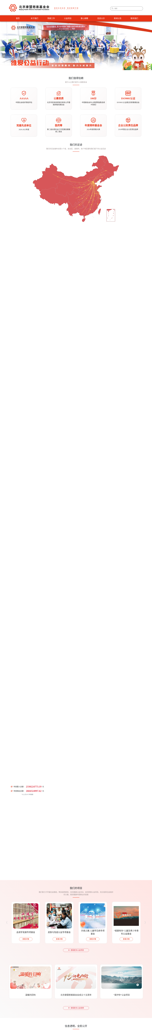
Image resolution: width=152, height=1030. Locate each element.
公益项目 (67, 18)
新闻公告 (117, 18)
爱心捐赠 (84, 18)
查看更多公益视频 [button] (77, 1008)
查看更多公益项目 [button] (77, 950)
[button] (13, 46)
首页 (18, 18)
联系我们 (134, 18)
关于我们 (34, 18)
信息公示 (101, 18)
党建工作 (51, 18)
